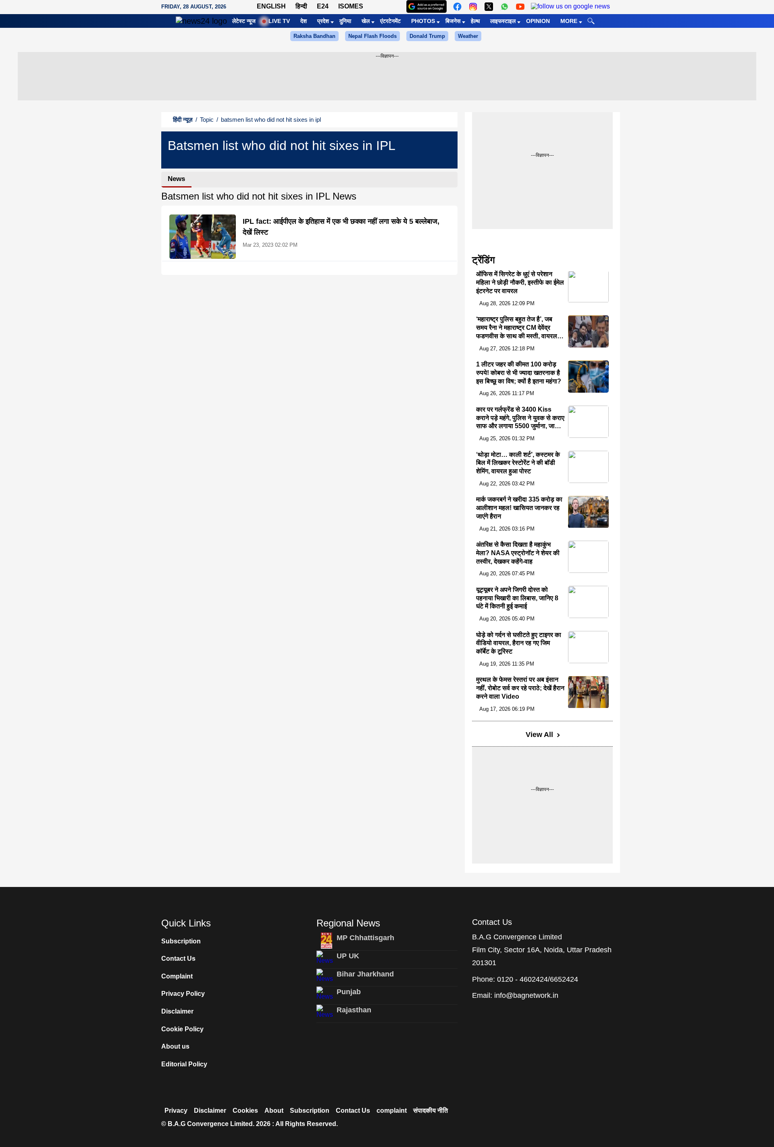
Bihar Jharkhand (365, 974)
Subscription (181, 941)
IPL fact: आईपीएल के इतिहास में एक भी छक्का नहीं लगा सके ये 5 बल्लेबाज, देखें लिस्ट (341, 226)
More (568, 21)
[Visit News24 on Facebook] (457, 7)
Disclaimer (177, 1011)
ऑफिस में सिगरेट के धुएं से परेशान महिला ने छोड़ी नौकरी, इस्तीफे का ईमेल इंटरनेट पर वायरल (520, 283)
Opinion (538, 21)
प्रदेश (323, 21)
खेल (366, 21)
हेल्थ (475, 21)
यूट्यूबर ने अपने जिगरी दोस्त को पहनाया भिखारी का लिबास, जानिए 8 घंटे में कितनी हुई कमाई (517, 598)
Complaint (177, 976)
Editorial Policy (184, 1064)
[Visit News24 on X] (489, 7)
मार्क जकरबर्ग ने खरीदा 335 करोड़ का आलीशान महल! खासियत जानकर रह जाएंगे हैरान (519, 508)
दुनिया (345, 21)
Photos (423, 21)
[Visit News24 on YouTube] (520, 7)
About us (175, 1046)
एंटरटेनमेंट (390, 21)
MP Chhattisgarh (365, 938)
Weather (468, 36)
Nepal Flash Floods (372, 36)
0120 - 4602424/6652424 (537, 979)
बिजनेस (452, 21)
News (176, 179)
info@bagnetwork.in (526, 995)
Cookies (245, 1110)
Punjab (349, 992)
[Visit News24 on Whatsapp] (504, 7)
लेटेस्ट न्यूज (244, 21)
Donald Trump (427, 36)
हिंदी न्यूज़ (183, 119)
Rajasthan (354, 1010)
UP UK (348, 956)
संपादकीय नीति (430, 1110)
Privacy (175, 1110)
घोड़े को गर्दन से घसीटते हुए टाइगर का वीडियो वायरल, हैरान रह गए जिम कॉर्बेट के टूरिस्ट (518, 643)
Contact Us (178, 958)
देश (303, 21)
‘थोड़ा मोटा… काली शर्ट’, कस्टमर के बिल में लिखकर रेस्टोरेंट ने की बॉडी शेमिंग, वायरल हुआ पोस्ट (518, 463)
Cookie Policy (182, 1029)
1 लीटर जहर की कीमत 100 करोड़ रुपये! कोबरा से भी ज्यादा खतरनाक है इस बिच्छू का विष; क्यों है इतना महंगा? (518, 373)
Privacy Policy (183, 993)
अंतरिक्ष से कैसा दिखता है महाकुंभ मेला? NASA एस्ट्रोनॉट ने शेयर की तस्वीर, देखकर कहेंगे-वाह (518, 553)
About (273, 1110)
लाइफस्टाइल (503, 21)
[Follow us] (570, 6)
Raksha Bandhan (314, 36)
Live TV (279, 21)
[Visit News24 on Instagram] (473, 7)
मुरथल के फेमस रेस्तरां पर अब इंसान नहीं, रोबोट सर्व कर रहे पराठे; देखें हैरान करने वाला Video (520, 688)
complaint (392, 1110)
